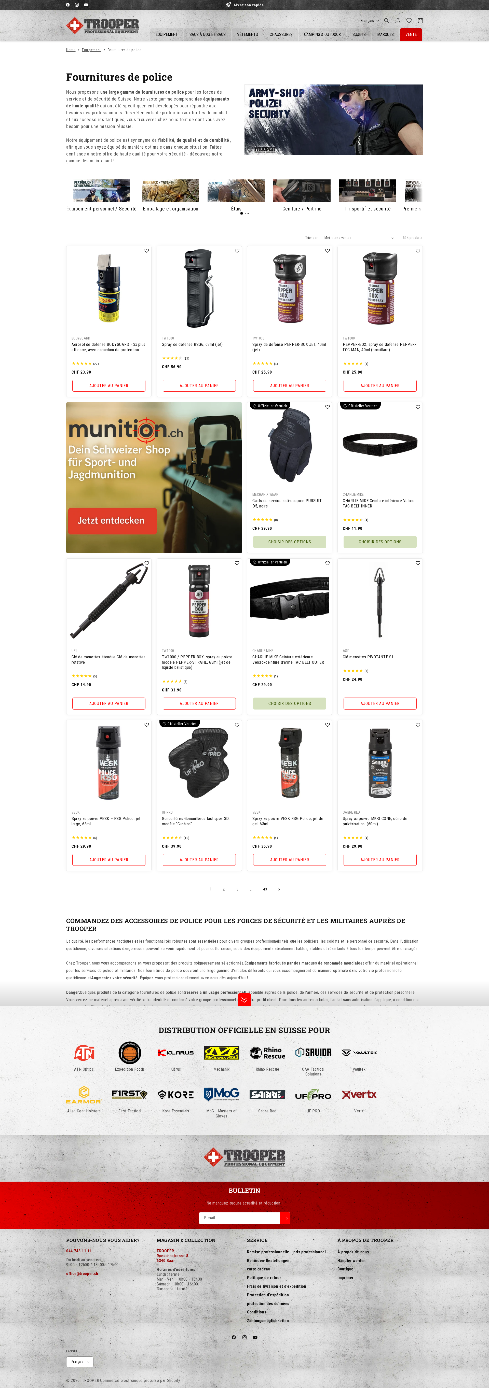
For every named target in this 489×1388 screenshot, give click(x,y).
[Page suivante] (278, 889)
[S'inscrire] (285, 1218)
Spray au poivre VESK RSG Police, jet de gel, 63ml (287, 821)
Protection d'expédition (268, 1294)
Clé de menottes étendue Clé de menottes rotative (108, 660)
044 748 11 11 (79, 1250)
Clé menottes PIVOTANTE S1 (368, 657)
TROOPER (90, 1380)
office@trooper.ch (82, 1273)
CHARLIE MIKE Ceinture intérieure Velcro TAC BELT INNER (378, 503)
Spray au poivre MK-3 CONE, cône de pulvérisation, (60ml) (375, 821)
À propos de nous (353, 1251)
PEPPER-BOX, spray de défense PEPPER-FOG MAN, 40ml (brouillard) (379, 347)
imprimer (345, 1277)
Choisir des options (289, 542)
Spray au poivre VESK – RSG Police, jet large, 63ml (106, 821)
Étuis (236, 209)
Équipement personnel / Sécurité (101, 209)
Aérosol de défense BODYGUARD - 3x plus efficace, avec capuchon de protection (108, 347)
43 (265, 889)
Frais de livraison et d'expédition (276, 1286)
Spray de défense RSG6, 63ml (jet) (192, 344)
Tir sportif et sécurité (368, 209)
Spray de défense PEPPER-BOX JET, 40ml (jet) (289, 347)
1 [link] (210, 889)
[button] (386, 20)
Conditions (256, 1312)
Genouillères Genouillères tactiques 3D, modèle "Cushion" (195, 821)
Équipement (91, 50)
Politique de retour (264, 1277)
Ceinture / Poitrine (302, 209)
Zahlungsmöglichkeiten (268, 1320)
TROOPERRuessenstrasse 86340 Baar (172, 1255)
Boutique (345, 1269)
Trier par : (312, 238)
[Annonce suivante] (314, 5)
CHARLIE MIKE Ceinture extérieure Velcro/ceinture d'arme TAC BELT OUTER (288, 660)
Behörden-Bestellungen (268, 1260)
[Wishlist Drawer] (409, 20)
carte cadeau (258, 1269)
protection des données (268, 1303)
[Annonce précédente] (175, 5)
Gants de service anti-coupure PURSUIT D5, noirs (287, 503)
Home (71, 50)
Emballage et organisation (170, 209)
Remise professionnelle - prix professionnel (286, 1251)
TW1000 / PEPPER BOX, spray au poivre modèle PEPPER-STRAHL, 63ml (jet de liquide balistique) (197, 662)
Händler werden (351, 1260)
